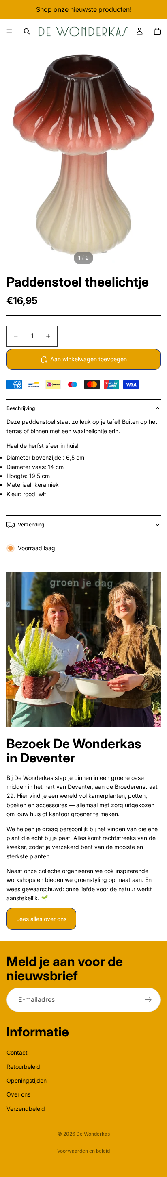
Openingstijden (26, 1080)
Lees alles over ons (41, 918)
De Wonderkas (93, 1134)
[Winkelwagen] (157, 31)
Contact (17, 1052)
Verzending (31, 524)
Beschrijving (20, 408)
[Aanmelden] (148, 999)
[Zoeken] (27, 31)
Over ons (18, 1094)
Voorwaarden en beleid (83, 1151)
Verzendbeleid (25, 1108)
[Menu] (9, 31)
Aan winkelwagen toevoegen (88, 359)
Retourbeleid (23, 1066)
